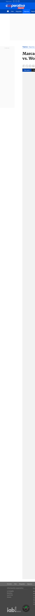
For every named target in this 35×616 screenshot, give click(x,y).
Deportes (26, 11)
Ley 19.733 (10, 595)
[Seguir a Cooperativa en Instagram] (19, 1)
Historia (9, 597)
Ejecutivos (9, 593)
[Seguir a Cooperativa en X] (16, 1)
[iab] (14, 614)
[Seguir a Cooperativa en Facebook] (14, 1)
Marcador (27, 70)
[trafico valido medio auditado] (26, 611)
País (12, 11)
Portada (9, 584)
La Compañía (10, 591)
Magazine (19, 11)
